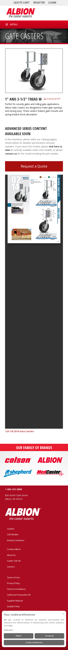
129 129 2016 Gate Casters (19, 431)
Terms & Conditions (16, 589)
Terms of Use (13, 577)
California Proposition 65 (19, 594)
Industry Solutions (15, 540)
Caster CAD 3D (14, 560)
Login (52, 2)
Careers (11, 566)
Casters (10, 528)
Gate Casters (24, 35)
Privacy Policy (13, 583)
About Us (11, 555)
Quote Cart (22, 2)
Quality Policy (13, 606)
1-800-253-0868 (13, 489)
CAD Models (13, 534)
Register (39, 2)
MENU (14, 24)
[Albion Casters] (21, 13)
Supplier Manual (15, 600)
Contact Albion (14, 549)
